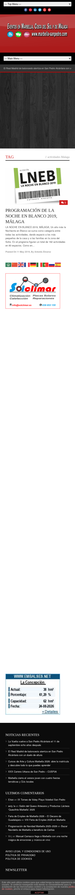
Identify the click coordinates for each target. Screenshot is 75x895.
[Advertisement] (37, 110)
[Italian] (39, 264)
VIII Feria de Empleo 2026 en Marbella (45, 819)
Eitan (11, 799)
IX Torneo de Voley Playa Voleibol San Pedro (41, 799)
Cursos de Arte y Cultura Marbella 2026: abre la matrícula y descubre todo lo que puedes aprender (38, 763)
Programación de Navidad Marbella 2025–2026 (32, 826)
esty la (11, 806)
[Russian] (52, 264)
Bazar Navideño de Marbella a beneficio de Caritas (37, 827)
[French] (27, 264)
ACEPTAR (39, 893)
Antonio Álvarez (42, 251)
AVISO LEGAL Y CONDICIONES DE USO (28, 851)
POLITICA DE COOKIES (18, 858)
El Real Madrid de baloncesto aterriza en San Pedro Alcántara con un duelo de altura (35, 753)
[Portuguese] (46, 264)
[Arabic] (8, 264)
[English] (21, 264)
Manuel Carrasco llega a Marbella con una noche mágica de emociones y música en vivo (37, 837)
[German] (33, 264)
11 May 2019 (23, 251)
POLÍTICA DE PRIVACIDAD (20, 855)
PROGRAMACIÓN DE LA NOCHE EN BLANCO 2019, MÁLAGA (31, 216)
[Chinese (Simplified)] (15, 264)
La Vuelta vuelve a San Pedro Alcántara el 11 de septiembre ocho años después (33, 743)
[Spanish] (58, 264)
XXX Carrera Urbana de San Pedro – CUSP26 (32, 771)
